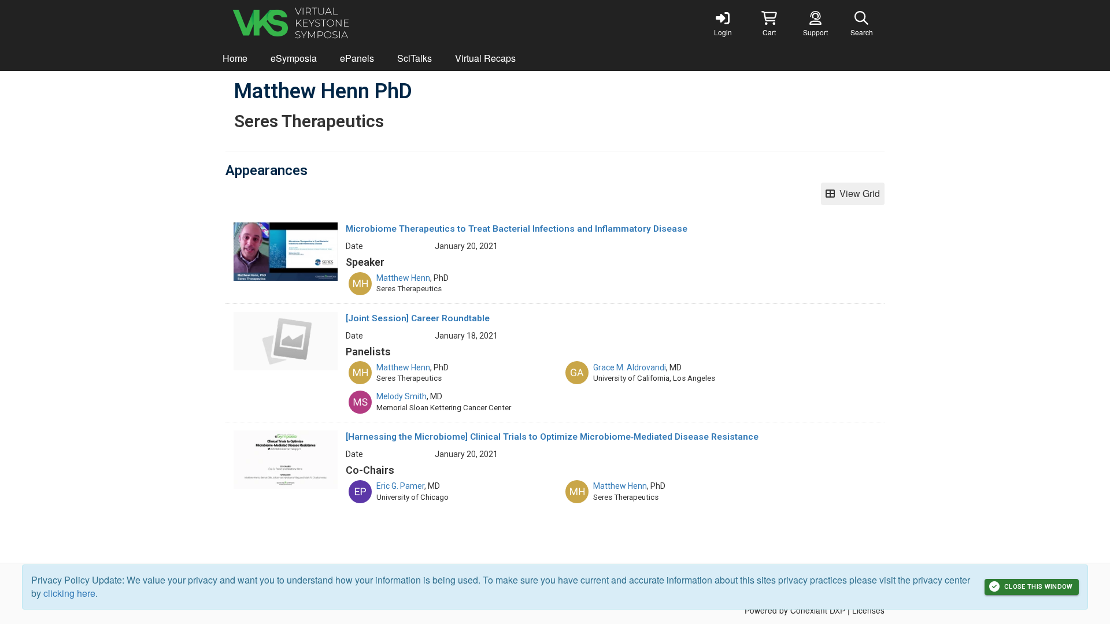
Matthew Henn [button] (403, 278)
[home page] (335, 23)
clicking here (69, 593)
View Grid (857, 193)
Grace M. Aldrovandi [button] (629, 367)
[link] (723, 23)
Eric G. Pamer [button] (400, 486)
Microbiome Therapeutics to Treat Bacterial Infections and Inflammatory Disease (516, 229)
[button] (769, 23)
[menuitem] (235, 58)
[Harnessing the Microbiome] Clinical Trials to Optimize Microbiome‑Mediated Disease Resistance (552, 437)
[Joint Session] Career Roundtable (418, 318)
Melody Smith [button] (401, 396)
